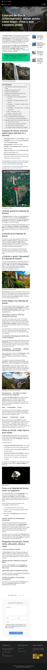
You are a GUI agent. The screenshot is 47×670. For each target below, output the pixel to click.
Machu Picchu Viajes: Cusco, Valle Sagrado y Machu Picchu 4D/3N (41, 44)
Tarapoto (5, 330)
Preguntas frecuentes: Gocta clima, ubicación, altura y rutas (17, 120)
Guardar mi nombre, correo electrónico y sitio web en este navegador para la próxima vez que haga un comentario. (15, 626)
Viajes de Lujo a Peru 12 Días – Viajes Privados (40, 52)
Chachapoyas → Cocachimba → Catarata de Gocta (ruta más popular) (18, 105)
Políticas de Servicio (21, 651)
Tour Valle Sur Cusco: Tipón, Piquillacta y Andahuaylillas (40, 60)
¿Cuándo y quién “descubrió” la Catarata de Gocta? (15, 93)
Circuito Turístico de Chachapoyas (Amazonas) (17, 118)
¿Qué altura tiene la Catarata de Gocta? (16, 125)
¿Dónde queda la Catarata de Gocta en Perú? (17, 123)
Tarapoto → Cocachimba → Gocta (14, 113)
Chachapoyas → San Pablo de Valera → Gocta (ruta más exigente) (18, 108)
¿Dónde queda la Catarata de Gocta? (12, 90)
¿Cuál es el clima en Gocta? (13, 121)
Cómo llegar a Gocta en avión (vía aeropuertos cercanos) (17, 97)
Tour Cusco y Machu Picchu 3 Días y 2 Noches (40, 36)
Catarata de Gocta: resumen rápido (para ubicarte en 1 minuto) (16, 87)
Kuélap (21, 162)
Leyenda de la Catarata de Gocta (11, 91)
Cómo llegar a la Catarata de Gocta (12, 95)
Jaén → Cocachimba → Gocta (14, 111)
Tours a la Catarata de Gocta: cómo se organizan (15, 116)
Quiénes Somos (21, 648)
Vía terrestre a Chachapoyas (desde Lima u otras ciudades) (17, 101)
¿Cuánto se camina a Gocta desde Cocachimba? (18, 127)
